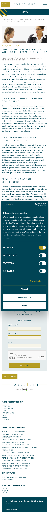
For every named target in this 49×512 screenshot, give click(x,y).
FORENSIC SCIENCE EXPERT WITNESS (15, 453)
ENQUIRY (5, 419)
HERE (11, 479)
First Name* (13, 325)
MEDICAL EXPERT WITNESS (11, 437)
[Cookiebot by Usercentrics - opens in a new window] (35, 204)
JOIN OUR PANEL (8, 413)
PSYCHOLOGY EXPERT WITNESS (13, 431)
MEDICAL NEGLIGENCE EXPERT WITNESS (17, 463)
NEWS (4, 417)
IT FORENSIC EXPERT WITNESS (13, 442)
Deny (24, 306)
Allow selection (24, 297)
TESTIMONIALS (7, 408)
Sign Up (23, 365)
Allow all (24, 289)
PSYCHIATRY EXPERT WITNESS (12, 434)
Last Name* (13, 334)
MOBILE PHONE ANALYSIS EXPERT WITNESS (18, 455)
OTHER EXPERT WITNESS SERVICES (14, 468)
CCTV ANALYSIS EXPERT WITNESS (14, 460)
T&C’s (17, 509)
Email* (11, 342)
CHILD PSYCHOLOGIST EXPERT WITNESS (16, 439)
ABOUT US (6, 406)
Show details (35, 281)
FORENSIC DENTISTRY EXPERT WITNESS (16, 466)
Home (4, 19)
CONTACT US (7, 410)
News (10, 19)
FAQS (4, 415)
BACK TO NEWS (10, 376)
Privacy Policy (10, 509)
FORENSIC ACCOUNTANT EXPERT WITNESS (18, 458)
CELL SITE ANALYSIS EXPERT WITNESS (15, 445)
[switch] (42, 255)
